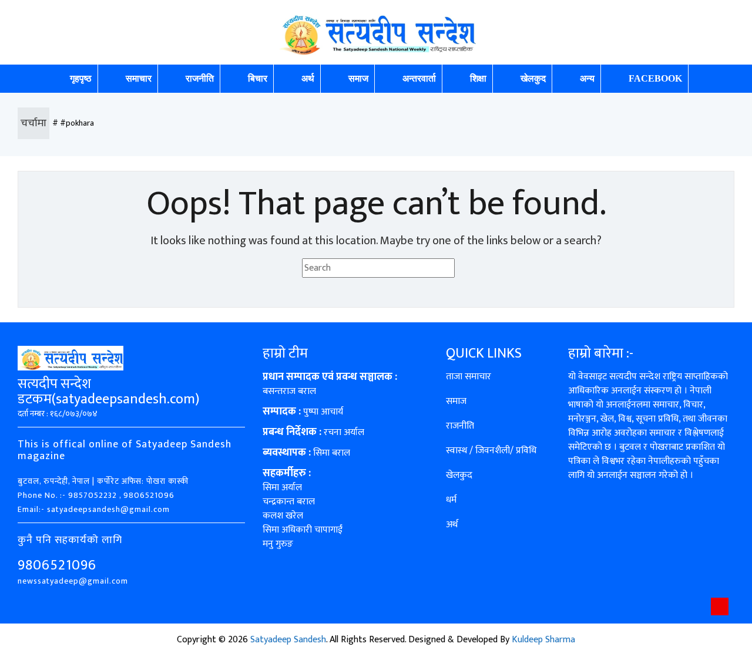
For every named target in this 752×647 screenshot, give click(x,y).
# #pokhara (73, 123)
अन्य (587, 78)
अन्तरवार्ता (419, 78)
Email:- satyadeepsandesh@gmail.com (94, 509)
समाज (358, 78)
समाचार (139, 78)
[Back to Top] (719, 606)
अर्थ (307, 78)
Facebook (655, 78)
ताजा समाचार (468, 377)
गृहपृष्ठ (81, 78)
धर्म (451, 500)
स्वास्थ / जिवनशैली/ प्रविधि (491, 451)
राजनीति (200, 78)
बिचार (257, 78)
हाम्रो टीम (285, 353)
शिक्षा (478, 78)
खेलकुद (533, 78)
